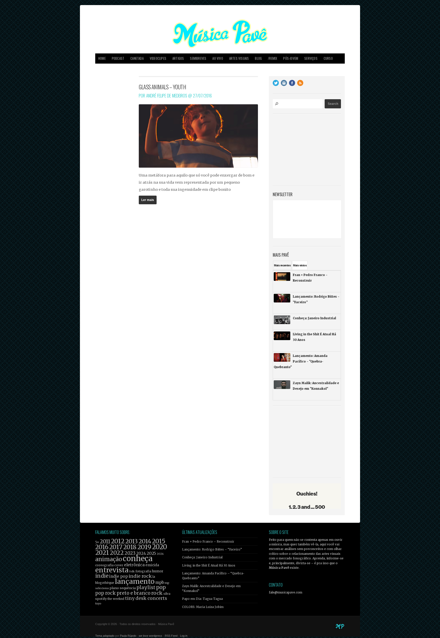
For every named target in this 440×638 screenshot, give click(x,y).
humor (157, 571)
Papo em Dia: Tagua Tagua (202, 599)
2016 (101, 547)
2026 (160, 554)
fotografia (143, 571)
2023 (130, 553)
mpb (159, 582)
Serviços (311, 58)
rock (157, 593)
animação (108, 559)
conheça (138, 558)
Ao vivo (217, 58)
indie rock (140, 576)
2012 (118, 541)
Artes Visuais (239, 58)
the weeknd (115, 599)
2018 (129, 547)
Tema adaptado (104, 635)
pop (161, 587)
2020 (159, 547)
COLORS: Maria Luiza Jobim (203, 607)
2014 (145, 541)
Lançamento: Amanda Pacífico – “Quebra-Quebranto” (213, 576)
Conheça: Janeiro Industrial (202, 557)
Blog (258, 58)
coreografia (104, 565)
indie (101, 576)
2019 (144, 547)
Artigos (178, 58)
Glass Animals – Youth (162, 87)
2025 (151, 553)
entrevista (111, 570)
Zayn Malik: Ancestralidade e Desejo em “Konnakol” (211, 588)
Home (102, 58)
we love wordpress (150, 635)
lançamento (135, 581)
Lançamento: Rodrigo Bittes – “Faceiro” (212, 549)
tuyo (98, 603)
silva (166, 594)
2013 (131, 541)
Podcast (118, 58)
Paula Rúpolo (128, 635)
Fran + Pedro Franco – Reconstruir (208, 541)
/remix (272, 58)
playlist (145, 587)
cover (118, 565)
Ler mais (147, 200)
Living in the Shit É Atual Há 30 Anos (208, 565)
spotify (101, 599)
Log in (183, 635)
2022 (117, 552)
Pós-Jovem (290, 58)
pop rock (105, 593)
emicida (152, 565)
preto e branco (133, 593)
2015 (158, 541)
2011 (105, 541)
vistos (300, 265)
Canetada (137, 58)
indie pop (118, 576)
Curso (328, 58)
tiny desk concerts (146, 598)
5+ (97, 542)
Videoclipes (158, 58)
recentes (282, 265)
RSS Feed (171, 635)
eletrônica (134, 564)
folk (132, 571)
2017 (115, 547)
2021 (102, 553)
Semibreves (198, 58)
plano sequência (122, 588)
